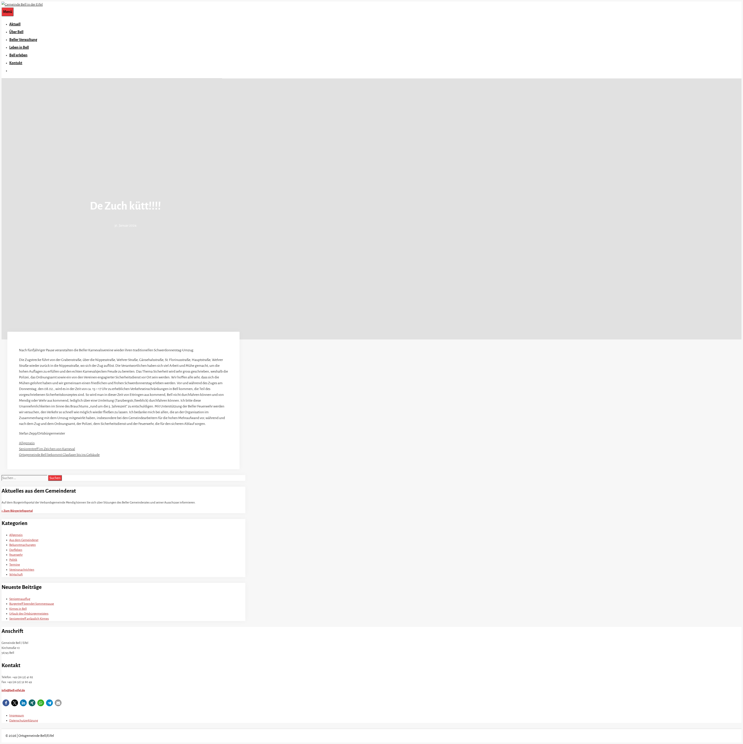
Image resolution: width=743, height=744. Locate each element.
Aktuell (15, 24)
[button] (6, 702)
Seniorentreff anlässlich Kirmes (29, 618)
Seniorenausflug (19, 599)
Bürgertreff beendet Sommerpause (31, 603)
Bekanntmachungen (22, 544)
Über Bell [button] (16, 32)
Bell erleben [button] (18, 55)
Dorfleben (15, 550)
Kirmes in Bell (18, 608)
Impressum (16, 715)
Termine (14, 564)
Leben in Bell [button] (19, 47)
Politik (13, 559)
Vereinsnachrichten (21, 569)
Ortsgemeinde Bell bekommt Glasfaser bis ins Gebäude (59, 455)
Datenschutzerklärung (23, 720)
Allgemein (27, 443)
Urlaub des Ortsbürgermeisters (28, 613)
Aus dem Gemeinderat (23, 540)
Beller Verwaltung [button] (23, 40)
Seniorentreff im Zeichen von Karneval (47, 449)
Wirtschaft (16, 574)
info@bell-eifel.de (13, 690)
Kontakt (15, 63)
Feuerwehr (16, 554)
